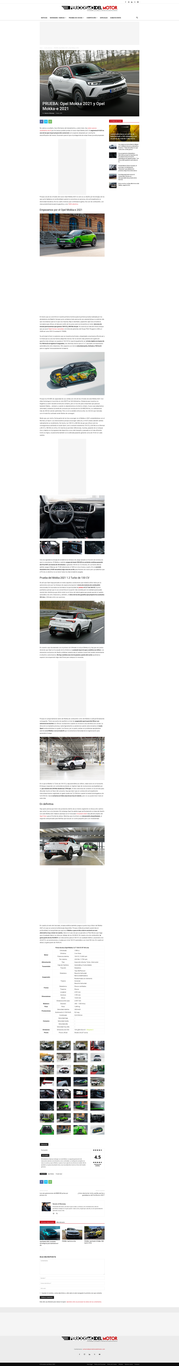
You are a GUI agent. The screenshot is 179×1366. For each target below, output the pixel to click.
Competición (91, 18)
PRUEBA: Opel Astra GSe (69, 1241)
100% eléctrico (73, 204)
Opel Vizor (43, 816)
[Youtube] (137, 2)
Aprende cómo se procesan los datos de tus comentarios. (84, 1302)
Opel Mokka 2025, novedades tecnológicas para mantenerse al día (49, 1243)
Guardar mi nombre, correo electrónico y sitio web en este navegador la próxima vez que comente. (72, 1293)
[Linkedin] (131, 2)
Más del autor (60, 1222)
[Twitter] (134, 2)
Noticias (44, 18)
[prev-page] (41, 1249)
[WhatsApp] (50, 121)
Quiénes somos (129, 1364)
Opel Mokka (51, 1174)
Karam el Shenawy (49, 113)
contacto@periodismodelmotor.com (94, 1349)
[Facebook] (125, 2)
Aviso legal (90, 1364)
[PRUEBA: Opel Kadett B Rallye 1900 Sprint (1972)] (94, 1233)
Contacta (137, 1364)
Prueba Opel (59, 1174)
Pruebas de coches (75, 18)
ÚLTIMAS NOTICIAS (116, 121)
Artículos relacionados (47, 1222)
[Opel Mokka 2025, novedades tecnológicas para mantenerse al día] (50, 1233)
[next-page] (44, 1249)
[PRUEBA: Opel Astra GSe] (72, 1233)
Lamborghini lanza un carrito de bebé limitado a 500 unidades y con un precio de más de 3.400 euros (123, 136)
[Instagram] (128, 2)
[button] (137, 18)
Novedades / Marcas (57, 18)
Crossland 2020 (81, 814)
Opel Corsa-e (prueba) (56, 329)
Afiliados (121, 1364)
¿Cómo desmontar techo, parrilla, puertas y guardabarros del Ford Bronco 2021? (91, 1194)
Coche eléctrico (48, 48)
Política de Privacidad (99, 1364)
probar (81, 587)
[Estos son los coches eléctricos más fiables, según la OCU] (113, 185)
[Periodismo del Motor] (89, 9)
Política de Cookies (112, 1364)
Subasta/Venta (115, 18)
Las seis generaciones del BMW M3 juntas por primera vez (54, 1194)
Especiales (104, 18)
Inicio (41, 48)
